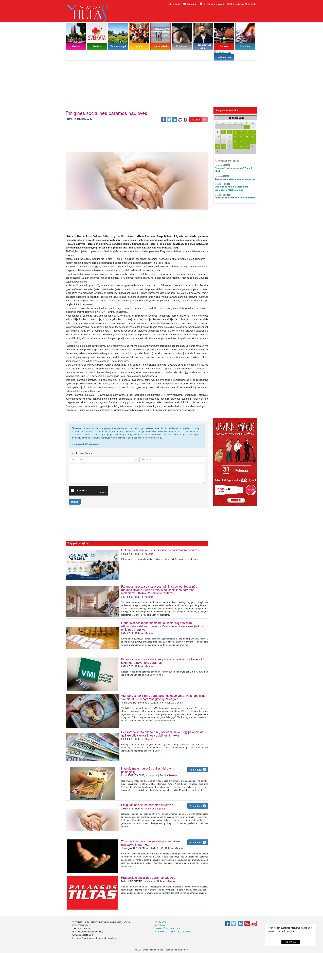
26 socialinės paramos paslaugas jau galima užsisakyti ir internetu (151, 843)
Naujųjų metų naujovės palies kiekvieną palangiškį (147, 770)
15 (247, 136)
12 (229, 136)
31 (218, 151)
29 (247, 146)
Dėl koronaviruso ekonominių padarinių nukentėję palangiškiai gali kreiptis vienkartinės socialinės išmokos (162, 733)
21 (241, 141)
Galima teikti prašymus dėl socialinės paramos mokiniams (160, 550)
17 (218, 141)
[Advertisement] (161, 85)
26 (229, 146)
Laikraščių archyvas (213, 4)
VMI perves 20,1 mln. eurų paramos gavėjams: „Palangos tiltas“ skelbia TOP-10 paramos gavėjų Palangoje (163, 697)
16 (253, 136)
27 (235, 146)
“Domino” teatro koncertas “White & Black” (234, 169)
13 (235, 136)
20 (235, 141)
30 (253, 146)
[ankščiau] (216, 117)
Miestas (149, 553)
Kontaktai (191, 4)
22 (247, 141)
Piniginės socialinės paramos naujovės (148, 804)
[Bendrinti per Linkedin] (174, 119)
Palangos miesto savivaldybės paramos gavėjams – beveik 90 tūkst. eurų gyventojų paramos (162, 661)
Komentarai (197, 769)
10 (218, 136)
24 (218, 146)
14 (241, 136)
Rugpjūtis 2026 (235, 117)
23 (253, 141)
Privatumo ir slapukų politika (173, 931)
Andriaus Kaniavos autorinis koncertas (235, 197)
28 (241, 146)
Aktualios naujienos (155, 808)
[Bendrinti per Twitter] (169, 119)
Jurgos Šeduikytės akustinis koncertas (235, 178)
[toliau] (254, 117)
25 (224, 146)
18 (224, 141)
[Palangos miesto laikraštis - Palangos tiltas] (87, 10)
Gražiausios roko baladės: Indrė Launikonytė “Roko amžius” (231, 188)
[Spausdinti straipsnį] (180, 119)
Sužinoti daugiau (286, 931)
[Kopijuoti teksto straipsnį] (185, 119)
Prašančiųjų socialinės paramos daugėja (148, 877)
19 (229, 141)
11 (224, 136)
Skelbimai (160, 925)
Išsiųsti (74, 501)
